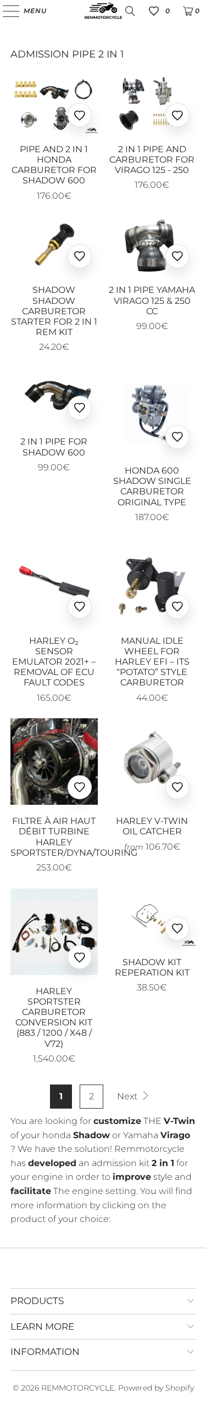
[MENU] (6, 11)
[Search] (130, 11)
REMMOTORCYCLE (77, 1388)
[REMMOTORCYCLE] (103, 11)
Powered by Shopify (156, 1388)
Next (128, 1096)
